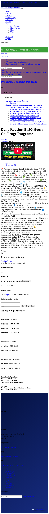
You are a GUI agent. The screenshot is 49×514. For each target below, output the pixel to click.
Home (3, 72)
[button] (17, 101)
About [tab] (7, 163)
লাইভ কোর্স (4, 54)
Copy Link (26, 281)
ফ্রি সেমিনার (4, 56)
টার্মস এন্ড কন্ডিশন (10, 473)
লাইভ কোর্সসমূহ (9, 471)
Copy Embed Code (28, 306)
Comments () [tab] (10, 165)
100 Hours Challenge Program (19, 81)
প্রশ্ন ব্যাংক (9, 487)
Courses (8, 60)
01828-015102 (6, 465)
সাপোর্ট (7, 481)
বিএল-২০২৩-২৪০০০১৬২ (8, 447)
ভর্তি (6, 469)
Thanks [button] (32, 496)
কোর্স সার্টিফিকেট (10, 485)
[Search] (23, 68)
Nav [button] (2, 70)
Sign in (8, 39)
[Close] (2, 272)
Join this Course (6, 261)
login (8, 295)
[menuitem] (7, 11)
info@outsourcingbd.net (9, 456)
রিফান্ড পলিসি (9, 477)
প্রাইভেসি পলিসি (10, 475)
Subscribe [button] (26, 496)
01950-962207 (17, 465)
